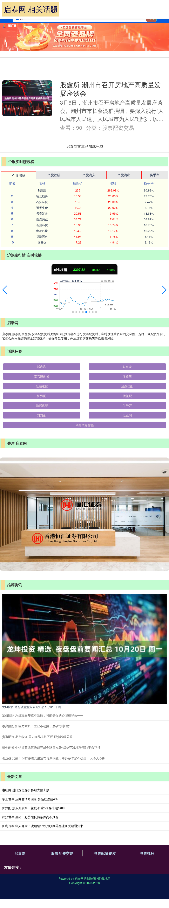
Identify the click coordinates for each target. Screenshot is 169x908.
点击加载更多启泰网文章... (85, 146)
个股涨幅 (18, 175)
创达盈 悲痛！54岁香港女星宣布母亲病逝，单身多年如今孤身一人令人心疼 (53, 758)
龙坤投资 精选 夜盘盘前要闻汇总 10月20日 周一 (33, 707)
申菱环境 (42, 231)
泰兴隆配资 (41, 376)
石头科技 (42, 202)
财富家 (127, 366)
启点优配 (127, 386)
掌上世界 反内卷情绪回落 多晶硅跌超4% (30, 799)
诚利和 (41, 366)
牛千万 (127, 405)
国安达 (42, 242)
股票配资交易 (62, 853)
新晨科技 (42, 225)
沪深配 (41, 396)
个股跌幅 (53, 175)
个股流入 (88, 175)
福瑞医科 (42, 236)
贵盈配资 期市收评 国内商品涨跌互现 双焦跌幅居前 (37, 736)
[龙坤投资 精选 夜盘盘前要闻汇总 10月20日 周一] (84, 648)
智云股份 (42, 196)
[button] (5, 289)
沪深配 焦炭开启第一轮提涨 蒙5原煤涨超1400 (33, 808)
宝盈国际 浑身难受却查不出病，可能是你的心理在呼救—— (42, 715)
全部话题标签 (84, 425)
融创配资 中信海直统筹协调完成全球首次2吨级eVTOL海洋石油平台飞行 (51, 747)
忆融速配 (42, 386)
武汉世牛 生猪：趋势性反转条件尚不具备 (30, 817)
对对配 (41, 415)
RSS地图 (90, 878)
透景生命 (42, 208)
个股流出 (123, 175)
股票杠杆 (147, 853)
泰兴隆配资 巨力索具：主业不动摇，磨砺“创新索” (36, 726)
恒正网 (127, 415)
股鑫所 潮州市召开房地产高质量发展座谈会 (110, 89)
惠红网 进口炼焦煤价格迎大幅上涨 (25, 790)
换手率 (155, 175)
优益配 (127, 396)
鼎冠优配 (42, 405)
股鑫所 (127, 376)
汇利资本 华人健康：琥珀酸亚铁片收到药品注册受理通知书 (42, 826)
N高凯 (42, 190)
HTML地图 (103, 878)
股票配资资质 (105, 853)
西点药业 (42, 219)
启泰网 (20, 853)
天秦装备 (42, 213)
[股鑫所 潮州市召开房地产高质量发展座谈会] (27, 98)
